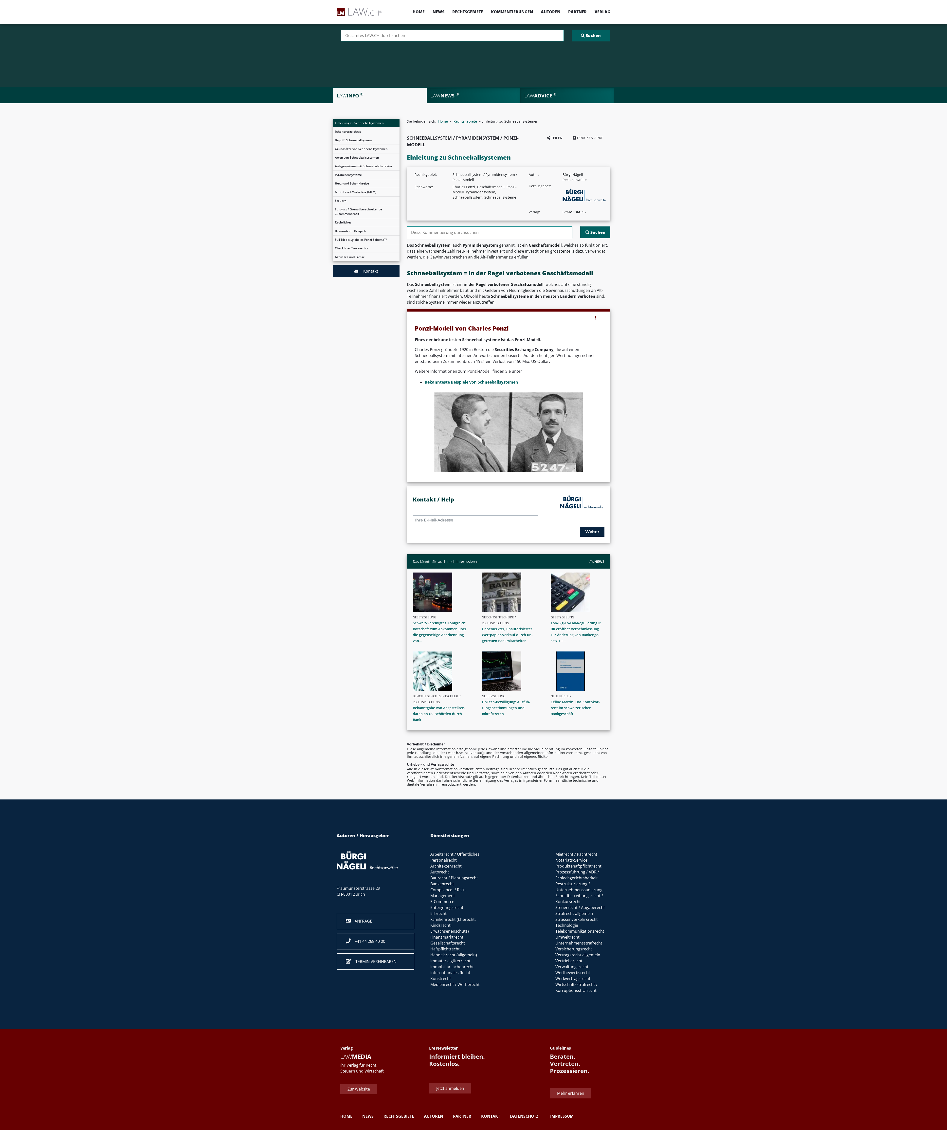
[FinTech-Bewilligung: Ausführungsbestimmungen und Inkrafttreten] (511, 671)
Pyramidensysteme (348, 175)
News (438, 12)
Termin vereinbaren (374, 961)
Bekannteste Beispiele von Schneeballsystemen (471, 382)
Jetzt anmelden (450, 1088)
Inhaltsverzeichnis (348, 132)
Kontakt (368, 271)
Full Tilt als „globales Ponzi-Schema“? (361, 240)
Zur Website (358, 1089)
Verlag (602, 12)
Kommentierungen (512, 12)
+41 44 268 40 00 (368, 941)
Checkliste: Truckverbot (351, 248)
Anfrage (361, 921)
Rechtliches (343, 222)
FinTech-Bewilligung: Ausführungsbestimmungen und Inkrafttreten (506, 708)
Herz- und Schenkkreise (352, 183)
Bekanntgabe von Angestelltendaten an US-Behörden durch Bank (439, 713)
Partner (577, 12)
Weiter (592, 531)
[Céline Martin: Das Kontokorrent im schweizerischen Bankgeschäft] (579, 671)
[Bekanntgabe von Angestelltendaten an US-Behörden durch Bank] (442, 671)
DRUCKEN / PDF (589, 137)
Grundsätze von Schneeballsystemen (361, 149)
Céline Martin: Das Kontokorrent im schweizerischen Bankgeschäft (575, 708)
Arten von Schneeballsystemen (357, 157)
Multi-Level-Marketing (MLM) (355, 192)
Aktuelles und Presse (350, 257)
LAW (596, 561)
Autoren (550, 12)
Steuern (340, 201)
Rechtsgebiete (467, 12)
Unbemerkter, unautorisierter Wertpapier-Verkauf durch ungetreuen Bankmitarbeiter (507, 635)
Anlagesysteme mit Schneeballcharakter (363, 166)
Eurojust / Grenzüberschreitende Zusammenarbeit (358, 211)
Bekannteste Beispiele (351, 231)
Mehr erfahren (570, 1093)
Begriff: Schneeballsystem (353, 140)
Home (419, 12)
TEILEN (556, 137)
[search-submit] (591, 35)
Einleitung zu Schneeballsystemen (359, 123)
